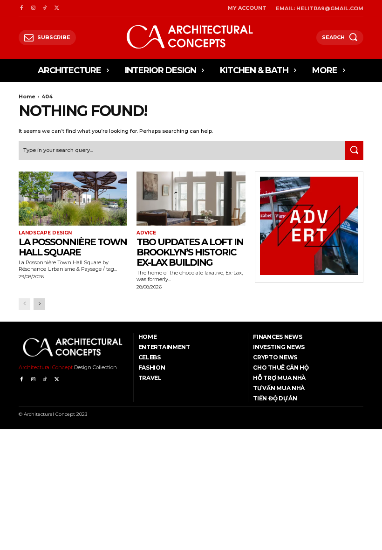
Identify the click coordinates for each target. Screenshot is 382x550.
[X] (56, 8)
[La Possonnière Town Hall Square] (73, 199)
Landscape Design (45, 233)
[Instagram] (32, 8)
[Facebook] (21, 8)
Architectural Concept (46, 367)
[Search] (354, 150)
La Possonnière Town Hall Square (73, 247)
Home (27, 96)
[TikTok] (44, 8)
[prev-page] (24, 304)
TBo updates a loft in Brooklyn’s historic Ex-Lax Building (189, 252)
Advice (146, 233)
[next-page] (39, 304)
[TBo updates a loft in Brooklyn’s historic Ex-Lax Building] (190, 199)
